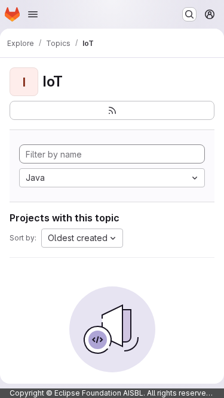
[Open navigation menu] (32, 14)
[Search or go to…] (189, 14)
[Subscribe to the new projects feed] (112, 110)
